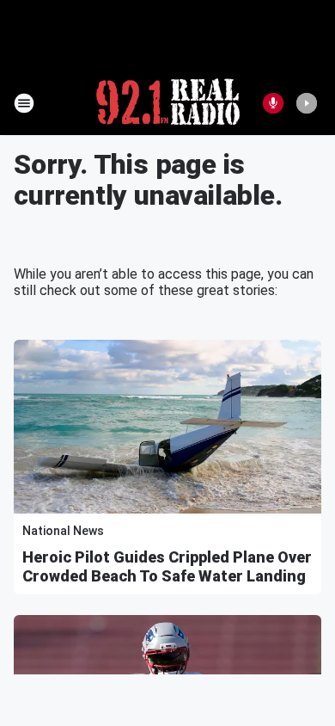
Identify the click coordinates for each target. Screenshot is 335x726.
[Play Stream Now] (306, 103)
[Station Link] (168, 103)
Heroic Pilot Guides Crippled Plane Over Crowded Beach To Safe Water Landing (167, 566)
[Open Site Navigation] (24, 103)
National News (63, 531)
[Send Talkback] (273, 103)
